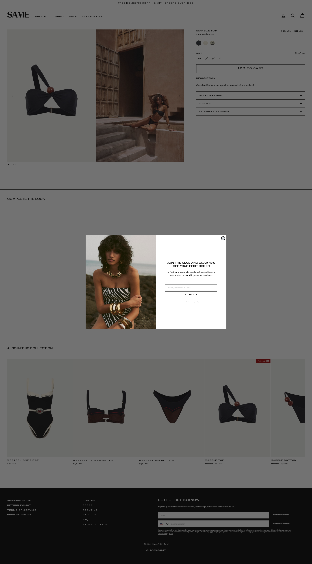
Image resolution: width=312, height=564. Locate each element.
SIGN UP (191, 294)
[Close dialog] (223, 238)
